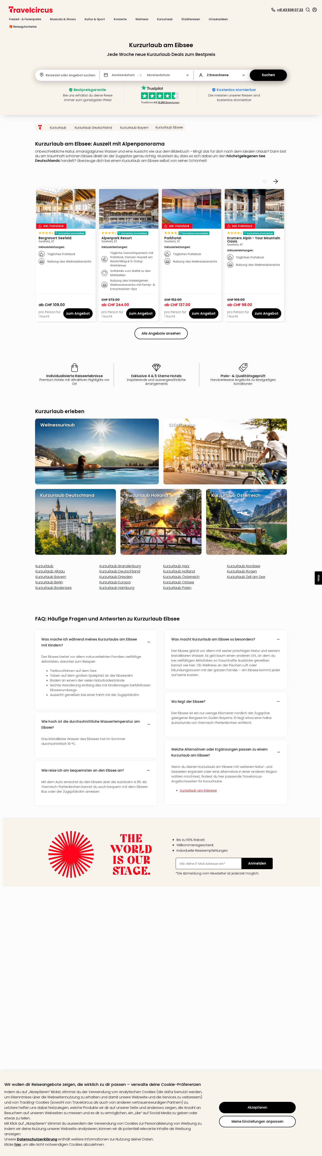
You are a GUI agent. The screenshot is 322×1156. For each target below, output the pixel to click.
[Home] (40, 127)
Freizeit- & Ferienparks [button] (25, 19)
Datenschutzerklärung (37, 1139)
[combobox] (46, 75)
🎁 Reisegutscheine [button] (23, 27)
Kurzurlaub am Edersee (198, 790)
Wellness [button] (141, 19)
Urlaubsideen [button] (218, 19)
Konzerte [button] (120, 19)
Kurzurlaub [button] (165, 19)
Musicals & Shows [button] (63, 19)
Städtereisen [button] (190, 19)
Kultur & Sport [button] (95, 19)
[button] (308, 10)
